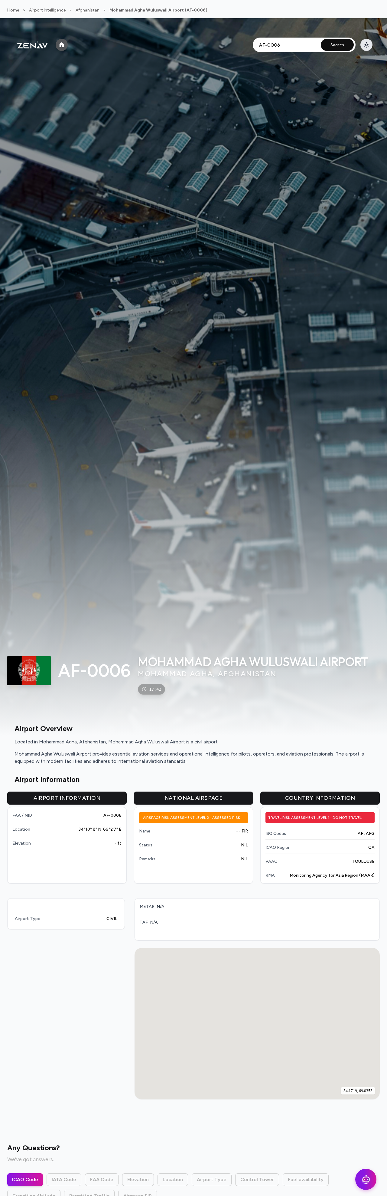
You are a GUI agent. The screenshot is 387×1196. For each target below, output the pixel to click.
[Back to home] (62, 45)
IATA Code (64, 1179)
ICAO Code (25, 1179)
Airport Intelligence (47, 10)
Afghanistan (87, 10)
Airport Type (211, 1179)
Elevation (138, 1179)
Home (13, 10)
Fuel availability (306, 1179)
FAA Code (101, 1179)
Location (173, 1179)
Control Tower (257, 1179)
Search (337, 45)
